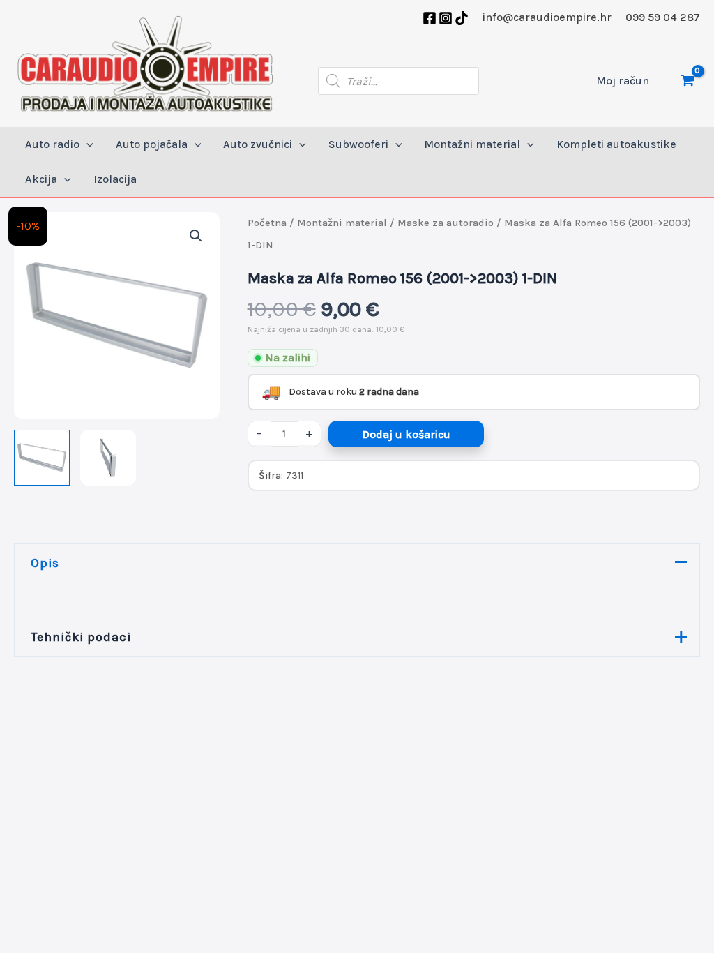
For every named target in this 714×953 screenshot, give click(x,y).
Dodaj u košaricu (406, 434)
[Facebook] (429, 18)
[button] (86, 144)
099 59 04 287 (662, 17)
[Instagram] (446, 18)
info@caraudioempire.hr (547, 17)
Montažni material (342, 223)
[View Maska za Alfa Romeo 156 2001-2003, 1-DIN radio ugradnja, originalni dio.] (42, 458)
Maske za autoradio (445, 223)
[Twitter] (462, 18)
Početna (267, 223)
